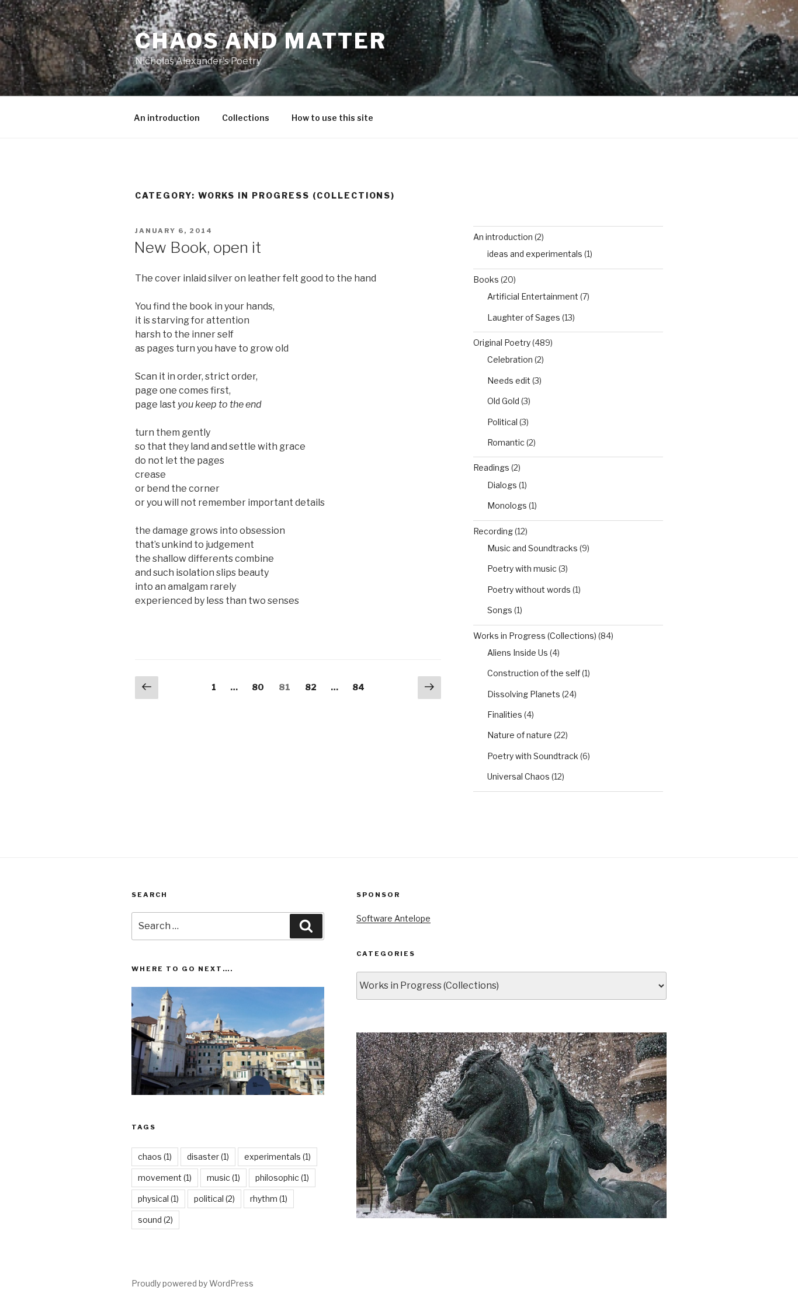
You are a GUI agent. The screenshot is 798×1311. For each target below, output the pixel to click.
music (223, 1178)
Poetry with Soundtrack (532, 756)
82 (313, 686)
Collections (245, 118)
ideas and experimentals (534, 254)
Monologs (507, 505)
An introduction (167, 118)
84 (361, 686)
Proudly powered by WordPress (192, 1283)
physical (158, 1199)
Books (486, 279)
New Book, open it (197, 247)
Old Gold (503, 401)
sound (155, 1220)
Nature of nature (519, 735)
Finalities (504, 714)
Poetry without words (529, 589)
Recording (493, 531)
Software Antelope (393, 918)
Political (502, 422)
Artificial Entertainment (532, 296)
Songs (499, 610)
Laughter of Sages (523, 317)
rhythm (268, 1199)
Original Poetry (501, 342)
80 (260, 686)
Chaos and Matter (261, 41)
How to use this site (332, 118)
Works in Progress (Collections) (534, 636)
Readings (491, 467)
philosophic (282, 1178)
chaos (155, 1157)
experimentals (277, 1157)
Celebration (510, 359)
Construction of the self (533, 673)
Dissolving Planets (523, 694)
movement (165, 1178)
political (214, 1199)
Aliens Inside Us (517, 653)
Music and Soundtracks (532, 548)
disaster (208, 1157)
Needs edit (508, 380)
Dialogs (502, 485)
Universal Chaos (518, 776)
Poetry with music (522, 568)
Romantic (506, 442)
